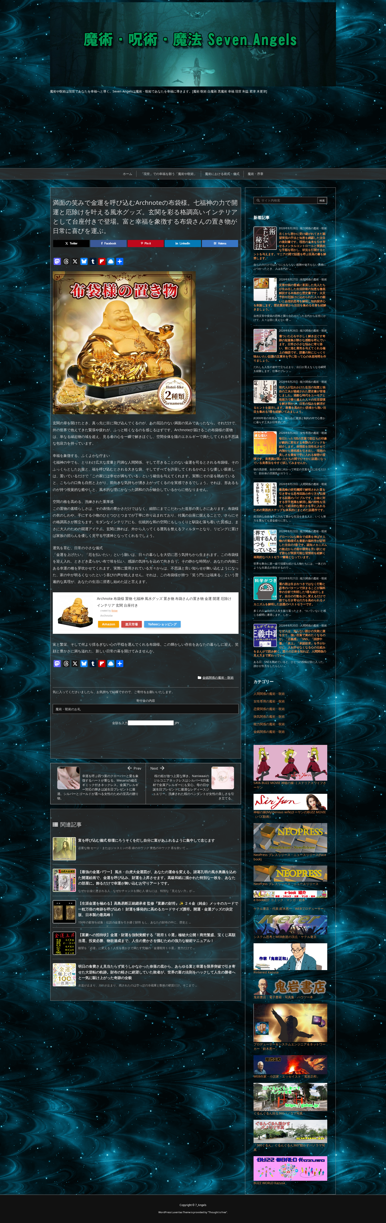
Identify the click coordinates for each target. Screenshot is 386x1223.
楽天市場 (131, 624)
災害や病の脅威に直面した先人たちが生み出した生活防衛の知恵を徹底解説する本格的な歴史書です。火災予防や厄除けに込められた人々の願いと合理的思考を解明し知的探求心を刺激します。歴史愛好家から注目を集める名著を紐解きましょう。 (290, 297)
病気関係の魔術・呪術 (269, 716)
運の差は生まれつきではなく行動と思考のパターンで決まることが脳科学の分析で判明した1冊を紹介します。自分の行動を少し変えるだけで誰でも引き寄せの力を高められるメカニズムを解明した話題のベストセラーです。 (289, 594)
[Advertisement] (193, 134)
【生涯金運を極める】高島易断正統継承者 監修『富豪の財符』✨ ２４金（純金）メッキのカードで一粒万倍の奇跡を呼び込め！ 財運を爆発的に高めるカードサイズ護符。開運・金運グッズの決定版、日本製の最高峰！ (158, 909)
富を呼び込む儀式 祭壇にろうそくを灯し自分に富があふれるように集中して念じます (146, 840)
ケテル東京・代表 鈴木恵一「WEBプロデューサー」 (290, 908)
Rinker (114, 610)
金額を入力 (120, 723)
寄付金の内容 (145, 700)
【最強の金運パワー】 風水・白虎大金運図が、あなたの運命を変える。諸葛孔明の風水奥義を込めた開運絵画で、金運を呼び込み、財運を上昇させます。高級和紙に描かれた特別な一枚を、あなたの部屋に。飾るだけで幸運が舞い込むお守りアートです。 (157, 877)
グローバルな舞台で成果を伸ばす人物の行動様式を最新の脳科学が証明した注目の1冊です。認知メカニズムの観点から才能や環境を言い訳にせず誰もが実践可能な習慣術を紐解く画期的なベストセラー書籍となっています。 (290, 547)
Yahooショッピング (162, 624)
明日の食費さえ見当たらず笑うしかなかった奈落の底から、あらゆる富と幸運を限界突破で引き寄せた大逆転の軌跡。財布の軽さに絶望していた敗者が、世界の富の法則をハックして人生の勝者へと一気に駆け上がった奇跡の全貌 (156, 972)
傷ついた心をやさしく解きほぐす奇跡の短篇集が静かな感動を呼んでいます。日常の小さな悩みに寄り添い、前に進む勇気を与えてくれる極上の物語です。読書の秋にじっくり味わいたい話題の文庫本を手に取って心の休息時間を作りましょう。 (290, 348)
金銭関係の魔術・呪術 (218, 677)
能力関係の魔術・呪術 (269, 724)
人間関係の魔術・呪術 (269, 693)
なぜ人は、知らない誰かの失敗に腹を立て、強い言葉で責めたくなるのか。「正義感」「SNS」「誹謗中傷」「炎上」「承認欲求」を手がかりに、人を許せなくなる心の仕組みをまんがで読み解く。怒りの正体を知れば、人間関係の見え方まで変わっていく (290, 643)
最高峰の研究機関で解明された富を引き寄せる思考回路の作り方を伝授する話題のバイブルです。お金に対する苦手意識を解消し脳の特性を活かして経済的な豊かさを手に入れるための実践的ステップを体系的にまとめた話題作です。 (290, 500)
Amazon (108, 624)
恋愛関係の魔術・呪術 (269, 709)
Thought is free (217, 1212)
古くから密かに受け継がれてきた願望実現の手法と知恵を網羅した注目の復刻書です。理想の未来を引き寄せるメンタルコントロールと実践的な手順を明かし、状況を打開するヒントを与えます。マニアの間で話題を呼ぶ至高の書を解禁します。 (290, 246)
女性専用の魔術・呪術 (269, 701)
